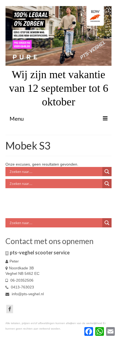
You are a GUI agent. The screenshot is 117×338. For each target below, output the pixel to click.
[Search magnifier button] (107, 171)
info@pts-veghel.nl (27, 294)
